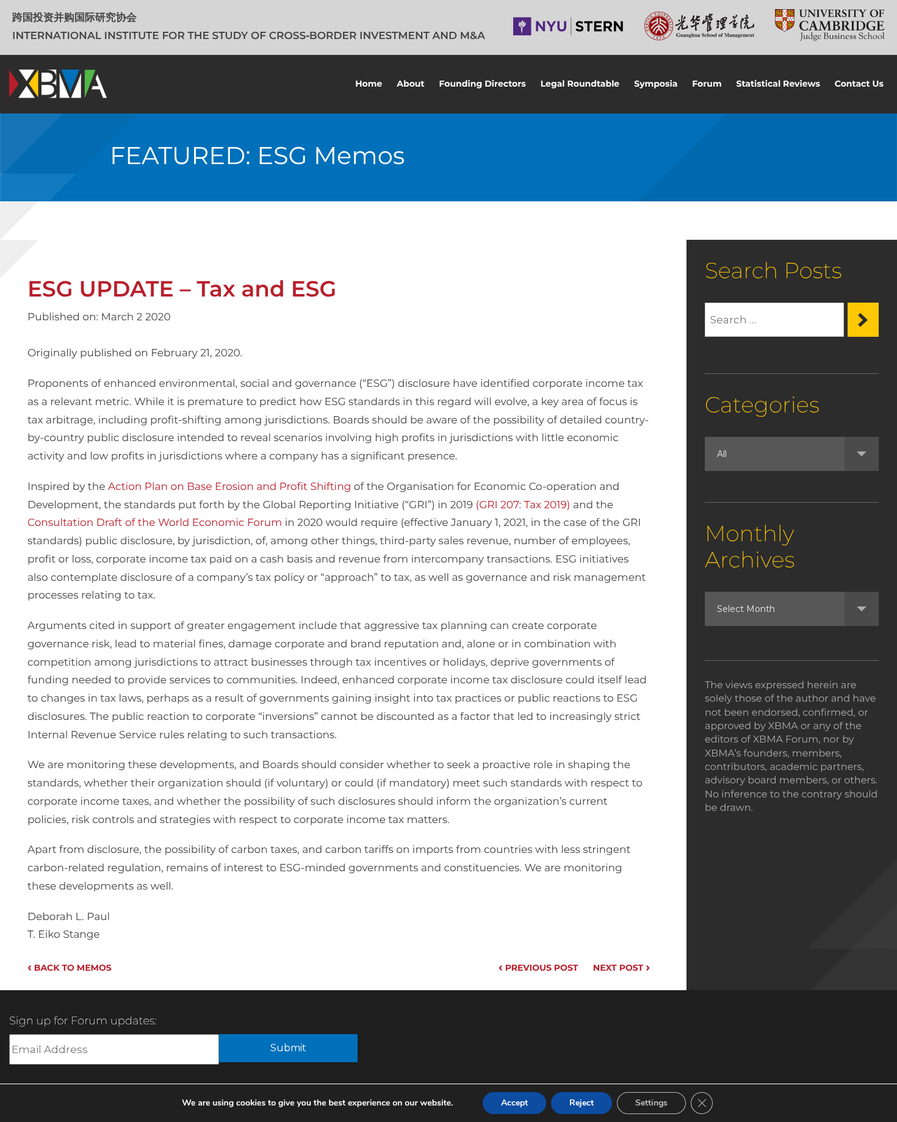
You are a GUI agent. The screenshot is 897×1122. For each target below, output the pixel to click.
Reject (581, 1103)
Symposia (655, 83)
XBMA (58, 84)
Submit (288, 1048)
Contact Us (859, 83)
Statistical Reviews (778, 83)
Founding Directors (482, 83)
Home (368, 83)
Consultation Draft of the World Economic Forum (154, 523)
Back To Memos (69, 967)
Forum (706, 83)
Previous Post (538, 967)
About (410, 83)
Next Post (621, 967)
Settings (651, 1103)
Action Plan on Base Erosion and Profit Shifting (229, 487)
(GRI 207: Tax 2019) (523, 505)
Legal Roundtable (580, 83)
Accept (514, 1103)
